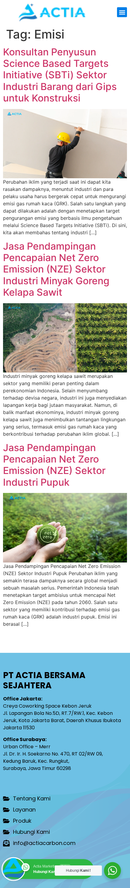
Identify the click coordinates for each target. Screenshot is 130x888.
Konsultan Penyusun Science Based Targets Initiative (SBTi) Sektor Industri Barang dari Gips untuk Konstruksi (60, 75)
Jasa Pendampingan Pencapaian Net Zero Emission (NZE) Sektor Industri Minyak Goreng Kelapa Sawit (56, 269)
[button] (122, 12)
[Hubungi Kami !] (112, 870)
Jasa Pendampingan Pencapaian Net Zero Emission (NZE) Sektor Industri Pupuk (54, 465)
